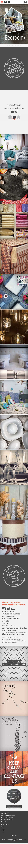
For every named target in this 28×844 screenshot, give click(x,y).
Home (2, 826)
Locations (5, 821)
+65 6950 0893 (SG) (8, 819)
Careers (3, 833)
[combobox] (14, 806)
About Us (3, 828)
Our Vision (3, 831)
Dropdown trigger (9, 2)
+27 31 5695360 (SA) (8, 817)
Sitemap (15, 840)
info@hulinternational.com (9, 815)
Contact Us (14, 835)
